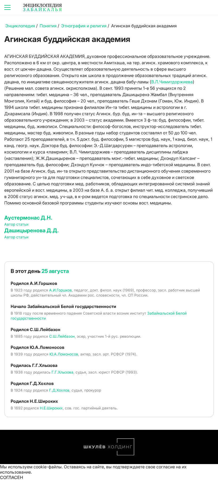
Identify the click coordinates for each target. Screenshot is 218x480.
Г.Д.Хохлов (59, 390)
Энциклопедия (20, 25)
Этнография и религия (84, 25)
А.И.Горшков (60, 290)
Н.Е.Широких (51, 408)
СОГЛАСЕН (11, 477)
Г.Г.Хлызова (62, 372)
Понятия (48, 25)
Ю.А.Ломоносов (63, 354)
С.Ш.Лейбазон (62, 336)
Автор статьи (16, 224)
